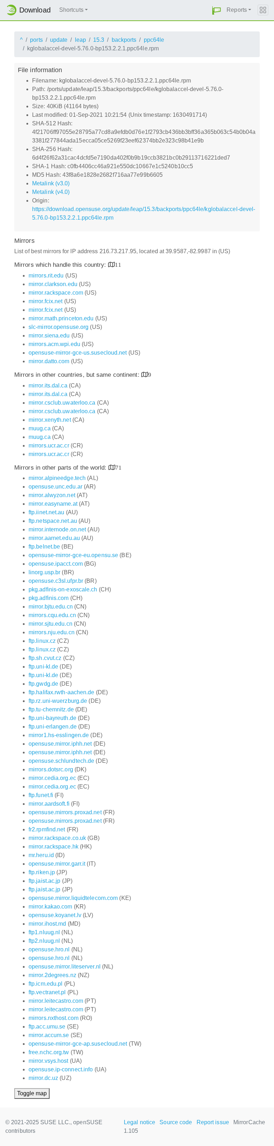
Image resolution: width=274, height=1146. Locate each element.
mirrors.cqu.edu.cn (52, 615)
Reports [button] (237, 10)
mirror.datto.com (49, 361)
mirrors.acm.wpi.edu (54, 344)
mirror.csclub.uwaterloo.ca (62, 403)
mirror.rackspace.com (56, 293)
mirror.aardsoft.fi (49, 804)
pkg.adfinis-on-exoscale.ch (63, 589)
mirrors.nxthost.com (53, 1018)
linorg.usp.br (44, 572)
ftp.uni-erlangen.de (53, 727)
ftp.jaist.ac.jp (45, 881)
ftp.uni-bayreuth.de (52, 718)
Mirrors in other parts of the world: (61, 467)
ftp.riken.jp (42, 872)
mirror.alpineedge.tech (57, 478)
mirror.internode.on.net (57, 529)
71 (118, 467)
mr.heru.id (41, 855)
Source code (175, 1122)
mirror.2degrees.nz (52, 975)
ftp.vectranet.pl (47, 992)
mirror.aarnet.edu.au (54, 538)
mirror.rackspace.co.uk (57, 838)
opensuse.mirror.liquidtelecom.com (73, 898)
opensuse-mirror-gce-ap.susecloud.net (78, 1044)
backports (124, 40)
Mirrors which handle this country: (61, 264)
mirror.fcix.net (46, 301)
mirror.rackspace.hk (53, 847)
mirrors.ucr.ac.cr (49, 445)
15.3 (98, 40)
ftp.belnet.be (44, 547)
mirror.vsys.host (48, 1061)
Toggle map (32, 1093)
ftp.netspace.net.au (53, 521)
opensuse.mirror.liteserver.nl (65, 967)
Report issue (213, 1122)
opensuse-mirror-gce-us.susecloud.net (78, 353)
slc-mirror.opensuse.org (58, 327)
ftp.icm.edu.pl (45, 984)
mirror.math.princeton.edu (61, 318)
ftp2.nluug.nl (44, 941)
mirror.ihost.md (47, 924)
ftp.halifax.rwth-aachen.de (62, 692)
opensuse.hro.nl (49, 949)
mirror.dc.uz (43, 1078)
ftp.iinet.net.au (47, 512)
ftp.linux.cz (42, 641)
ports (36, 40)
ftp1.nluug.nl (44, 932)
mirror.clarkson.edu (53, 284)
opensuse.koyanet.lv (55, 915)
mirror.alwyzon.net (52, 495)
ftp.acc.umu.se (47, 1027)
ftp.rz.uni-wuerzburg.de (58, 701)
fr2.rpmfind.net (47, 829)
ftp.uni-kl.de (43, 667)
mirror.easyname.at (53, 504)
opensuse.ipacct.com (56, 564)
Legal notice (139, 1122)
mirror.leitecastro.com (56, 1001)
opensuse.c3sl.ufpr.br (56, 581)
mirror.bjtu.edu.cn (51, 607)
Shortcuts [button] (71, 10)
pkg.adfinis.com (49, 598)
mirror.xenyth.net (50, 420)
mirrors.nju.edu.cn (52, 632)
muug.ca (40, 428)
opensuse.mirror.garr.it (57, 864)
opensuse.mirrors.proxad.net (65, 812)
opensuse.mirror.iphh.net (60, 744)
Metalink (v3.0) (51, 183)
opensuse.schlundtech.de (61, 761)
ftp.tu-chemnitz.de (51, 709)
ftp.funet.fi (41, 795)
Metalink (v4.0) (51, 192)
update (59, 40)
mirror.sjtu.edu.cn (50, 624)
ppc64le (154, 40)
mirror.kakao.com (50, 907)
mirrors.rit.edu (46, 275)
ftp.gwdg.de (43, 684)
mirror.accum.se (49, 1035)
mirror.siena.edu (49, 335)
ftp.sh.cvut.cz (45, 658)
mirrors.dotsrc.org (51, 769)
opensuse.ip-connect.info (61, 1069)
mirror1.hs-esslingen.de (59, 735)
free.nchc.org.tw (49, 1052)
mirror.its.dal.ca (48, 385)
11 (118, 264)
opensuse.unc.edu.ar (55, 487)
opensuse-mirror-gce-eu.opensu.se (73, 555)
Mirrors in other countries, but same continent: (77, 374)
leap (80, 40)
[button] (216, 10)
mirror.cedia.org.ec (52, 778)
